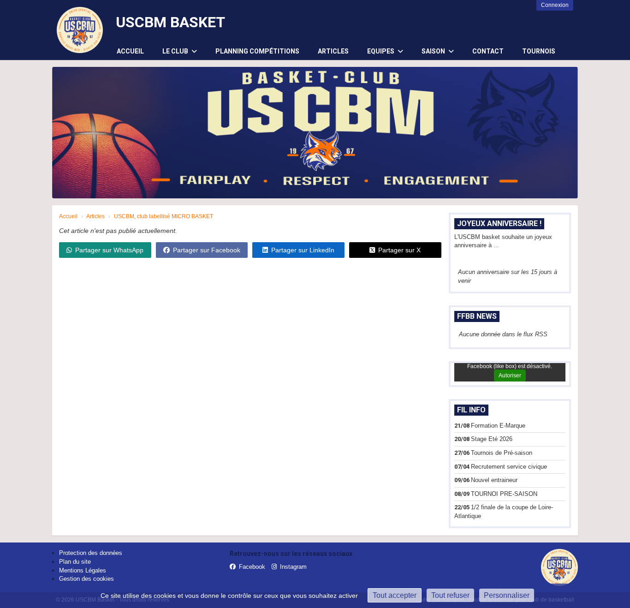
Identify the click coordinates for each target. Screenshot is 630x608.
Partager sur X (399, 250)
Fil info (471, 409)
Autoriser (510, 375)
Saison (434, 51)
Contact (488, 51)
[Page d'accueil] (80, 30)
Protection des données (90, 552)
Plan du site (75, 561)
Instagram (293, 566)
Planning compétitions (257, 51)
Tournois (538, 51)
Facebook (252, 566)
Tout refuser (450, 595)
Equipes (381, 51)
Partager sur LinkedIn (302, 250)
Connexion (555, 5)
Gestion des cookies (86, 578)
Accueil (130, 51)
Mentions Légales (82, 570)
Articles (333, 51)
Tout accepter (394, 595)
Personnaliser (506, 595)
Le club (176, 51)
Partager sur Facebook (206, 250)
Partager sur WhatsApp (109, 250)
